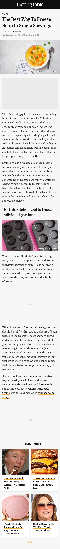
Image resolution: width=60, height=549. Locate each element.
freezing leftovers (34, 327)
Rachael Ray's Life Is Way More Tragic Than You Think (43, 527)
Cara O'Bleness (13, 31)
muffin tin (22, 256)
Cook (5, 14)
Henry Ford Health (27, 156)
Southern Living (11, 352)
